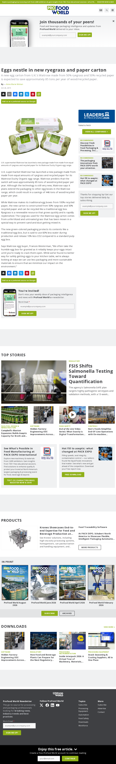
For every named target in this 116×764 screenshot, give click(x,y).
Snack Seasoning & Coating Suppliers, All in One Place (100, 657)
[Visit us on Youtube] (57, 705)
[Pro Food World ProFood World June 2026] (43, 582)
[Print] (3, 94)
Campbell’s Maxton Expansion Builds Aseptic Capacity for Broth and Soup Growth (14, 433)
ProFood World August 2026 (15, 604)
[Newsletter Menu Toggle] (101, 10)
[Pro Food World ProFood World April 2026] (72, 582)
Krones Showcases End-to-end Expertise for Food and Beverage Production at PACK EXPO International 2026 (57, 530)
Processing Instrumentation (67, 653)
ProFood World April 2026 (72, 603)
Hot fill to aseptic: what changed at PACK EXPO (89, 181)
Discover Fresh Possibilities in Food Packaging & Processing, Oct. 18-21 (89, 147)
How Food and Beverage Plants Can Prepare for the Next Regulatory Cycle (43, 657)
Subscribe (49, 613)
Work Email (24, 302)
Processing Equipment (98, 652)
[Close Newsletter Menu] (113, 21)
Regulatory (74, 361)
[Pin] (33, 94)
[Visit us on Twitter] (42, 705)
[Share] (15, 94)
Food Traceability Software (93, 527)
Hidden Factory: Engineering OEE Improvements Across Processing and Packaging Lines (41, 432)
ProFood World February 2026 (101, 604)
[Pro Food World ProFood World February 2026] (101, 582)
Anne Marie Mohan (14, 84)
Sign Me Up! (85, 35)
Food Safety (64, 426)
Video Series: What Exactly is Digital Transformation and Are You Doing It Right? (71, 432)
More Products (89, 547)
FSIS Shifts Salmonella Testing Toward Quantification (91, 373)
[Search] (106, 10)
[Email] (9, 94)
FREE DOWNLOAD (73, 474)
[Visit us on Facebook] (47, 705)
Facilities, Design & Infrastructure (10, 427)
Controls (92, 426)
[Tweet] (27, 94)
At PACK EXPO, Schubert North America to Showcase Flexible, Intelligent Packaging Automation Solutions (96, 536)
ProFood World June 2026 (43, 603)
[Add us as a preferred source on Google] (38, 94)
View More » (109, 627)
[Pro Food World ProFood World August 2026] (15, 582)
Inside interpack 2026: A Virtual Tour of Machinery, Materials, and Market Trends (71, 659)
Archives (67, 613)
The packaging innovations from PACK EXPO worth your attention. (89, 164)
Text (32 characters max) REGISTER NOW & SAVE (21, 481)
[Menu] (112, 10)
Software (34, 426)
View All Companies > (96, 131)
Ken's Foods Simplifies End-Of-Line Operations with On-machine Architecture (100, 432)
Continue (70, 758)
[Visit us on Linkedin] (52, 705)
